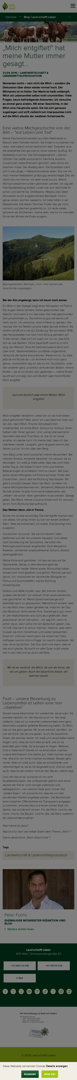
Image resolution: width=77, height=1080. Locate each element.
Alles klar (49, 1074)
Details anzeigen (57, 1066)
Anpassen (30, 1074)
